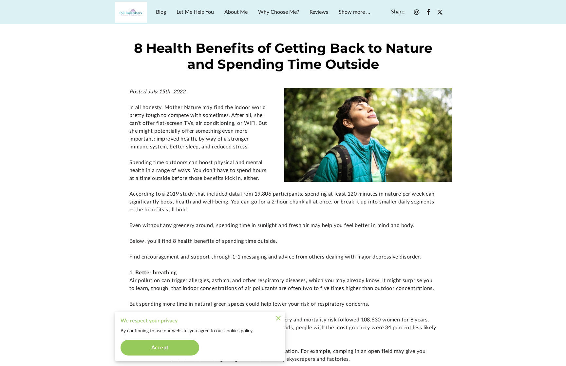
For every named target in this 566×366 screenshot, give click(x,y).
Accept (159, 347)
